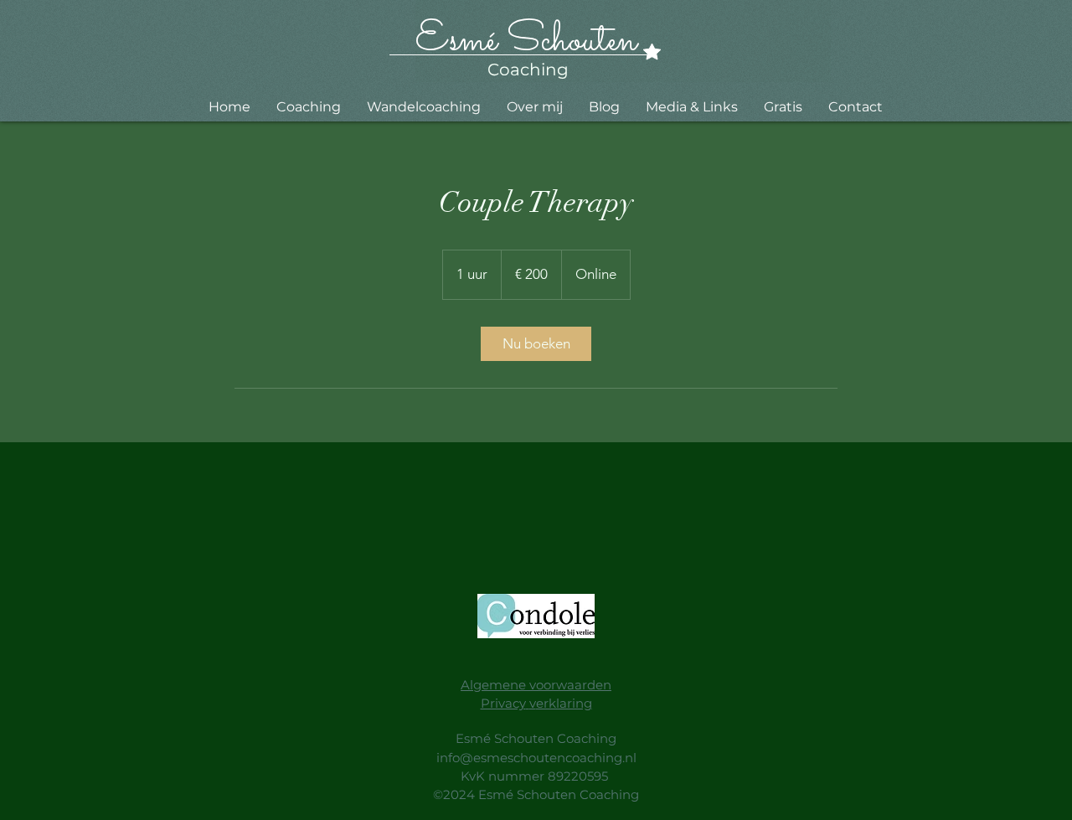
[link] (536, 344)
